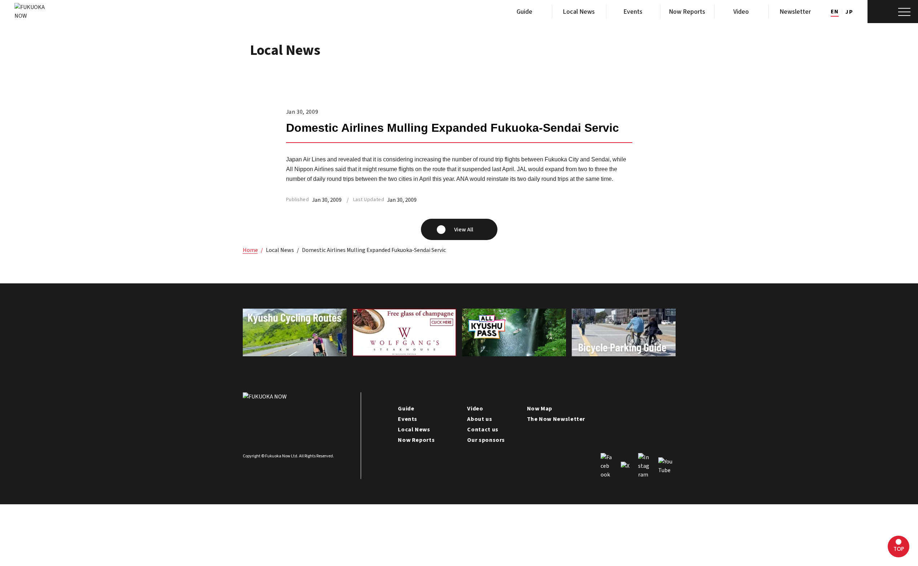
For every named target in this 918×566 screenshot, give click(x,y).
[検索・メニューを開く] (893, 11)
